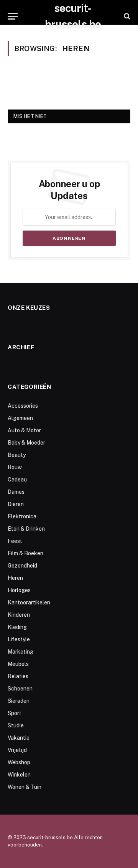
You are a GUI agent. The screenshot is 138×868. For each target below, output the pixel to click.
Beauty (17, 455)
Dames (16, 492)
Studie (16, 725)
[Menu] (13, 16)
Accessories (23, 406)
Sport (14, 713)
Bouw (15, 467)
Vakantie (19, 738)
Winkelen (19, 775)
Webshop (19, 762)
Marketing (20, 652)
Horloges (19, 590)
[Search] (126, 16)
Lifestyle (19, 639)
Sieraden (19, 701)
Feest (15, 541)
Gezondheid (22, 566)
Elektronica (22, 516)
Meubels (18, 664)
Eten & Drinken (26, 529)
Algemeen (20, 418)
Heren (15, 578)
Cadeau (17, 479)
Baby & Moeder (26, 443)
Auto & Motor (24, 430)
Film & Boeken (25, 553)
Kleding (17, 627)
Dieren (16, 504)
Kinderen (19, 615)
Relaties (18, 676)
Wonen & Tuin (24, 787)
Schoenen (20, 688)
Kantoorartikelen (29, 602)
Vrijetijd (17, 750)
